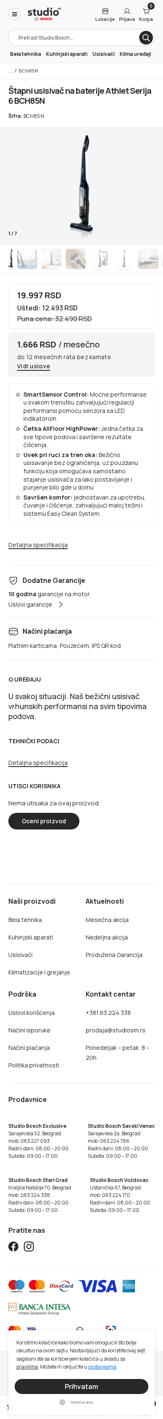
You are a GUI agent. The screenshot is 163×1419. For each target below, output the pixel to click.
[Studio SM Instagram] (29, 1248)
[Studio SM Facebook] (13, 1248)
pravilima (27, 1366)
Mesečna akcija (107, 920)
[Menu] (15, 14)
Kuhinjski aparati (66, 53)
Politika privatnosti (33, 1065)
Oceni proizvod (44, 821)
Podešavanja (82, 1402)
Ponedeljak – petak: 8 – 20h (118, 1053)
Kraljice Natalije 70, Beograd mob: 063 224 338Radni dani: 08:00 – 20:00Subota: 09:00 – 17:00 (39, 1195)
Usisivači (103, 53)
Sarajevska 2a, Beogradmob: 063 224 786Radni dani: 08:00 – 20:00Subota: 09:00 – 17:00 (121, 1140)
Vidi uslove (33, 366)
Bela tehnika (25, 53)
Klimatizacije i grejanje (39, 972)
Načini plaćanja (29, 1048)
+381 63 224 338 (108, 1013)
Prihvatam (81, 1386)
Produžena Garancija (114, 955)
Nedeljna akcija (107, 937)
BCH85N (28, 70)
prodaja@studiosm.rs (115, 1030)
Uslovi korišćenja (31, 1013)
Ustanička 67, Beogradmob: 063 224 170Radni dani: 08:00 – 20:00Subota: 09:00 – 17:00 (120, 1195)
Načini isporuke (29, 1030)
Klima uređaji (135, 53)
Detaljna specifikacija (38, 545)
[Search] (146, 38)
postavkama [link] (102, 1366)
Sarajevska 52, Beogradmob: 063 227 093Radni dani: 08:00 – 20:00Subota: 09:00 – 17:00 (38, 1140)
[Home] (44, 14)
